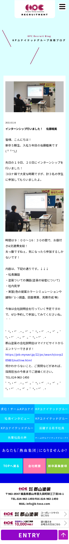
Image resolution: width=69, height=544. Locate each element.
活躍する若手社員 (51, 428)
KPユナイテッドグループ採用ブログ (17, 429)
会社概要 (34, 466)
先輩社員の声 (17, 437)
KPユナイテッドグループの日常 (51, 419)
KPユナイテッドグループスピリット (51, 410)
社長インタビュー (17, 418)
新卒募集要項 (57, 466)
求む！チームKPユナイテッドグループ (17, 410)
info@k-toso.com (38, 504)
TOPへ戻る (11, 466)
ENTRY (29, 535)
